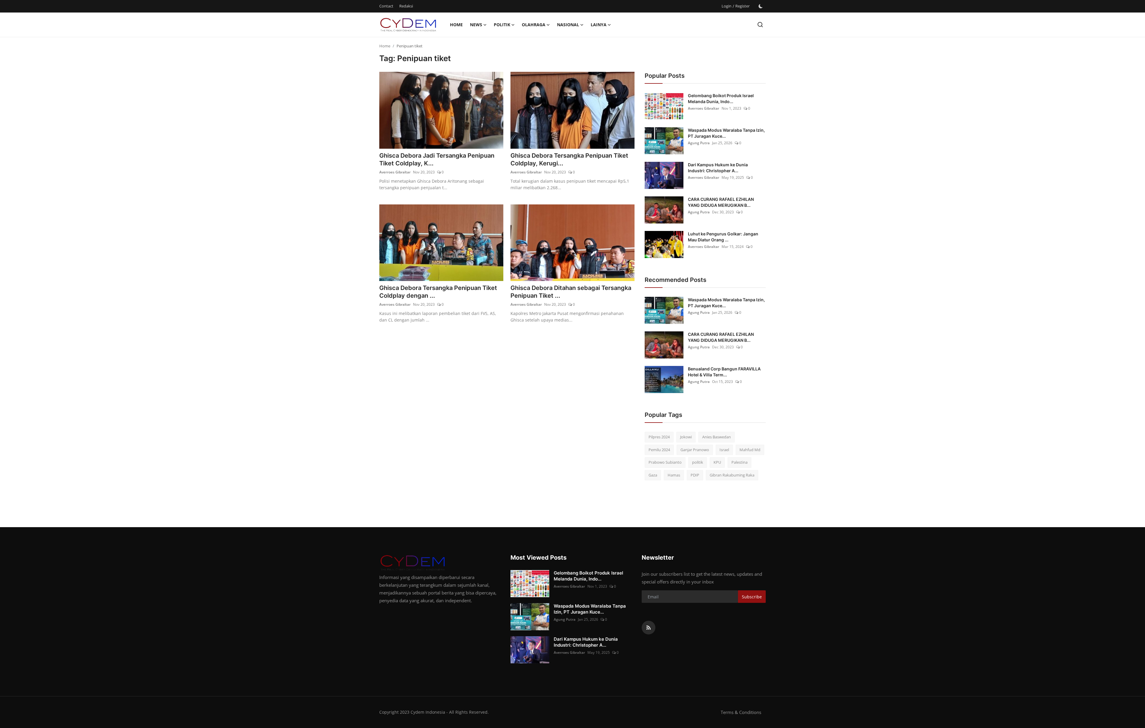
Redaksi (406, 6)
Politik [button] (502, 24)
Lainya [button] (598, 24)
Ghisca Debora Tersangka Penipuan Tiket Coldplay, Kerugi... (569, 159)
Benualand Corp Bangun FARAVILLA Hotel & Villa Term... (724, 371)
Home (456, 24)
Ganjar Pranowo (694, 449)
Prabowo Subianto (665, 462)
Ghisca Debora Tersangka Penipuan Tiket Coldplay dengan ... (438, 291)
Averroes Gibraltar (395, 172)
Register (742, 6)
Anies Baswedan (716, 437)
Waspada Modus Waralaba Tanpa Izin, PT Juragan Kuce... (726, 133)
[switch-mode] (761, 6)
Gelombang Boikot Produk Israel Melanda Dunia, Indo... (721, 98)
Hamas (674, 475)
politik (697, 462)
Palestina (739, 462)
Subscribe (752, 597)
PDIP (695, 475)
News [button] (476, 24)
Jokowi (686, 437)
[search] (760, 24)
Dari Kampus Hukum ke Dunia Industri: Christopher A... (718, 167)
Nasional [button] (568, 24)
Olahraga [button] (533, 24)
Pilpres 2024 (659, 437)
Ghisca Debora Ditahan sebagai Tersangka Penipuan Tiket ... (570, 291)
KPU (717, 462)
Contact (386, 6)
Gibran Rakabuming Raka (732, 475)
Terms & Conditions (741, 712)
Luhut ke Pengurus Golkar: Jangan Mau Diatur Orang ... (723, 236)
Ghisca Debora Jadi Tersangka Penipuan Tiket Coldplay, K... (436, 159)
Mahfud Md (749, 449)
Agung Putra (699, 142)
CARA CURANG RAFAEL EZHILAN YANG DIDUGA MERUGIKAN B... (721, 202)
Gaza (653, 475)
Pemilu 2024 (659, 449)
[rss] (648, 627)
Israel (724, 449)
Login (726, 6)
